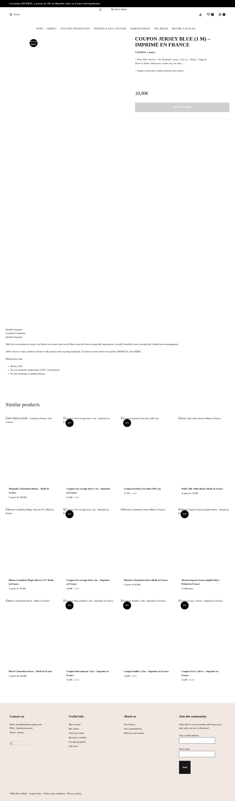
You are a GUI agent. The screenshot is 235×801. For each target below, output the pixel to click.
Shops (21, 732)
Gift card (73, 746)
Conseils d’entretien (15, 333)
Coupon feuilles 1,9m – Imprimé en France (146, 671)
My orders (74, 728)
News (39, 28)
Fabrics (51, 28)
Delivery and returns (134, 733)
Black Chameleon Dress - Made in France (30, 671)
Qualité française (14, 329)
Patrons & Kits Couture (110, 28)
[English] (198, 28)
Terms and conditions (54, 793)
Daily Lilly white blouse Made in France (202, 488)
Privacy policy (74, 793)
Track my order (76, 733)
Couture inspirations (75, 28)
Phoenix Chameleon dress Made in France (146, 580)
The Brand (161, 28)
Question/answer (24, 728)
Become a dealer (183, 28)
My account (75, 724)
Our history (129, 724)
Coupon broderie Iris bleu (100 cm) (142, 488)
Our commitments (133, 728)
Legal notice (35, 793)
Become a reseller (77, 737)
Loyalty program (77, 742)
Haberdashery (140, 28)
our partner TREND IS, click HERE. (123, 351)
